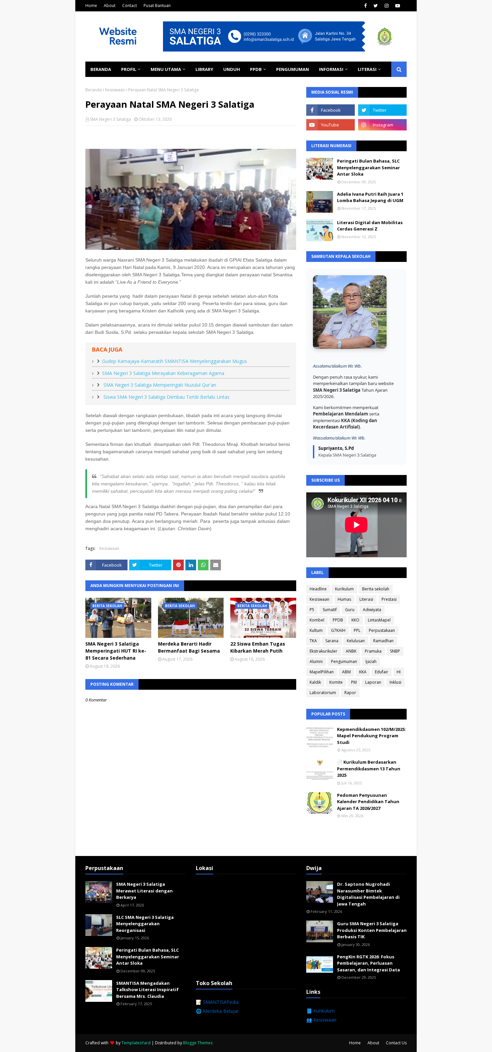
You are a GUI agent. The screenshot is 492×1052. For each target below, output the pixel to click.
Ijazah (371, 661)
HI (399, 672)
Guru (349, 609)
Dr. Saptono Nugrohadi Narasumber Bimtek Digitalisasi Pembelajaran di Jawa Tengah (368, 894)
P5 (312, 609)
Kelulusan (356, 641)
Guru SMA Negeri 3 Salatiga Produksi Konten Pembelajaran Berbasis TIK (372, 930)
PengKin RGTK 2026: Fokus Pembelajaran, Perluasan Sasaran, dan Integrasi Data (368, 963)
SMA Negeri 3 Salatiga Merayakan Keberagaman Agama (163, 373)
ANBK (351, 651)
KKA (362, 672)
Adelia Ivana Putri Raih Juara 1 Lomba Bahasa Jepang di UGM (370, 197)
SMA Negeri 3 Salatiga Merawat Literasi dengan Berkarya (144, 890)
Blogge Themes (198, 1043)
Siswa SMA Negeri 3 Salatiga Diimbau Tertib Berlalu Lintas (166, 397)
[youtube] (398, 5)
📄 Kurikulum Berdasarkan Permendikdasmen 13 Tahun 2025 (368, 768)
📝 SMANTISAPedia (217, 1002)
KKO (355, 620)
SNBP (395, 651)
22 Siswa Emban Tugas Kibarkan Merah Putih (257, 647)
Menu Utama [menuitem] (166, 69)
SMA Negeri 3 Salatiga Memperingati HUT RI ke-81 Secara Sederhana (115, 651)
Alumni (316, 661)
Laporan (373, 682)
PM (354, 682)
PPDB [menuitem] (256, 69)
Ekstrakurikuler (323, 651)
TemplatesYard (136, 1043)
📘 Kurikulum (320, 1011)
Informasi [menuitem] (331, 69)
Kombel (317, 620)
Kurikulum (344, 589)
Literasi (366, 599)
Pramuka (373, 651)
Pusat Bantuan (157, 5)
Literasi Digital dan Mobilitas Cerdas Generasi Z (370, 225)
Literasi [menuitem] (367, 69)
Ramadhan (383, 641)
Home (91, 5)
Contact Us (396, 1043)
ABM (346, 672)
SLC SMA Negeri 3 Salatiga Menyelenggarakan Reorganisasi (145, 923)
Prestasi (389, 599)
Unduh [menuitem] (231, 69)
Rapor (350, 692)
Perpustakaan (382, 630)
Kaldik (315, 682)
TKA (313, 641)
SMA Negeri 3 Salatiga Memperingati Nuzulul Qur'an (159, 385)
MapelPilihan (322, 672)
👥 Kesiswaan (321, 1020)
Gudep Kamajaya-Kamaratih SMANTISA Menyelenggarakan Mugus (174, 361)
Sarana (331, 641)
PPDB (338, 620)
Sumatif (330, 609)
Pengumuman (344, 661)
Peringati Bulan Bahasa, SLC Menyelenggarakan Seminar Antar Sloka (368, 167)
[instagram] (386, 5)
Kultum (316, 630)
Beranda (93, 90)
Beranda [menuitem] (100, 69)
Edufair (381, 672)
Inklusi (395, 682)
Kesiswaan (115, 90)
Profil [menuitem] (128, 69)
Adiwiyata (372, 609)
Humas (344, 599)
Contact (129, 5)
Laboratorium (323, 692)
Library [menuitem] (204, 69)
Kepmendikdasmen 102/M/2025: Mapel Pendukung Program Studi (371, 735)
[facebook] (365, 5)
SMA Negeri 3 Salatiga (110, 119)
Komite (336, 682)
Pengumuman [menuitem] (292, 69)
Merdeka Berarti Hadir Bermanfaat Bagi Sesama (189, 647)
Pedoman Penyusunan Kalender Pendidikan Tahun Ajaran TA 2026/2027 (368, 801)
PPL (357, 630)
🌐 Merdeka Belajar (217, 1011)
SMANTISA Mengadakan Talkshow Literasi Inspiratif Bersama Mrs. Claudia (147, 989)
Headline (318, 589)
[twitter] (376, 5)
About (109, 5)
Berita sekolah (375, 589)
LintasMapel (379, 620)
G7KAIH (338, 630)
